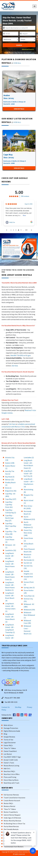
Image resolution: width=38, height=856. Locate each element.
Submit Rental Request (12, 815)
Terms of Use (8, 740)
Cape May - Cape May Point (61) (9, 504)
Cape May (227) (10, 499)
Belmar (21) (9, 479)
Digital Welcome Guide (12, 731)
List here (12, 424)
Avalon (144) (9, 463)
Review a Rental (9, 806)
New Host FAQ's (9, 771)
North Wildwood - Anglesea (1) (28, 524)
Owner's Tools (9, 763)
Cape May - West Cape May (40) (10, 526)
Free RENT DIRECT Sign (12, 757)
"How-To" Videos (10, 748)
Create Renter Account (12, 800)
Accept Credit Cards (11, 760)
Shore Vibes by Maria (11, 780)
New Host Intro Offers (12, 774)
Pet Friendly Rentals (11, 829)
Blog (5, 734)
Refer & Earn (8, 725)
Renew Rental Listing (11, 766)
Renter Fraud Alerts (11, 812)
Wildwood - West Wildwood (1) (29, 615)
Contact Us (6, 707)
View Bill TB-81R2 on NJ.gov (20, 355)
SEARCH (19, 45)
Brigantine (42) (10, 491)
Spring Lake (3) (29, 587)
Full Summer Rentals (11, 795)
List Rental (8, 754)
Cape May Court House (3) (9, 539)
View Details (19, 109)
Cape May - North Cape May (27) (9, 518)
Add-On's (7, 768)
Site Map (18, 707)
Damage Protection (11, 728)
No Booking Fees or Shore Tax (14, 823)
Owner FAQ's (8, 745)
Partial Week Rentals (11, 826)
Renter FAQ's (8, 803)
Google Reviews (9, 737)
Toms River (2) (29, 596)
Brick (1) (8, 488)
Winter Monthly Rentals (12, 821)
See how (15, 366)
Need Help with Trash (11, 783)
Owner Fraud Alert (10, 751)
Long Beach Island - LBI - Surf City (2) (28, 473)
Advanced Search (28, 49)
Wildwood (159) (29, 610)
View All (17, 63)
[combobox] (19, 28)
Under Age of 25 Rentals (12, 818)
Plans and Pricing (10, 777)
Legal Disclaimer (10, 742)
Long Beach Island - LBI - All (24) (9, 555)
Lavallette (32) (10, 550)
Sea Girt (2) (28, 563)
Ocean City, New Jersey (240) (28, 532)
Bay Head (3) (9, 477)
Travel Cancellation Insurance (14, 798)
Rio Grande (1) (29, 560)
